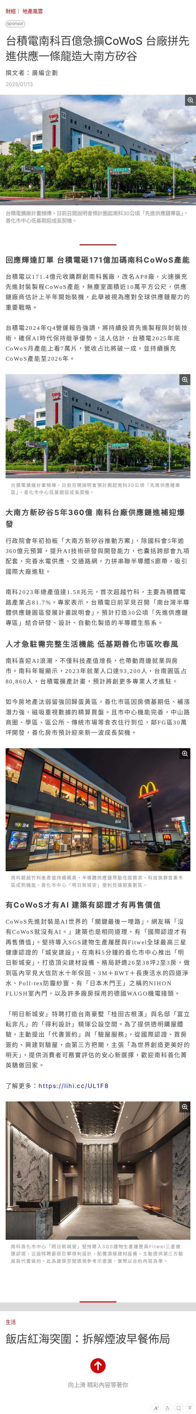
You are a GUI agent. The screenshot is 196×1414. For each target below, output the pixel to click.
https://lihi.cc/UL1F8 (74, 1085)
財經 (11, 11)
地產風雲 (32, 11)
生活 (11, 1322)
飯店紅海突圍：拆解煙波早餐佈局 (88, 1338)
